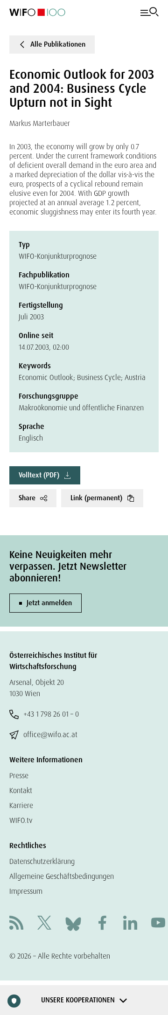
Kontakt (20, 790)
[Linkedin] (130, 924)
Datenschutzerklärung (42, 861)
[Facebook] (102, 924)
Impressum (25, 891)
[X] (44, 924)
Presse (18, 775)
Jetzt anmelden (49, 603)
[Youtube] (158, 924)
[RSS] (16, 924)
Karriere (21, 805)
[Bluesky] (73, 923)
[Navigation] (149, 12)
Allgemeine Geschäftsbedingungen (61, 876)
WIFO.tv (21, 820)
